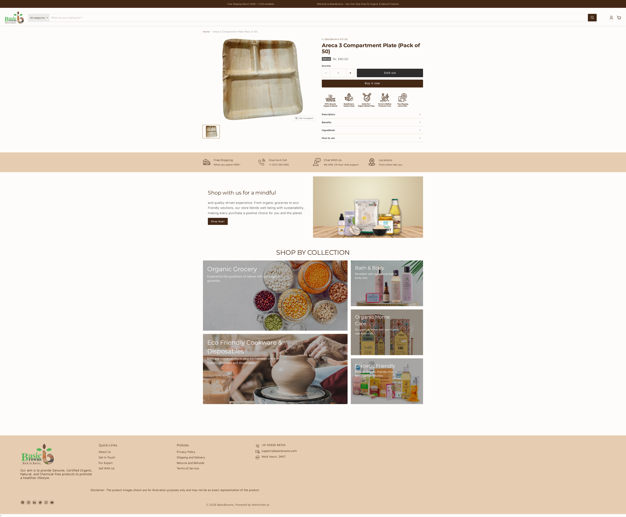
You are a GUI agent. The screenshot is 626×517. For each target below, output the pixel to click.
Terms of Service (188, 468)
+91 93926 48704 (273, 445)
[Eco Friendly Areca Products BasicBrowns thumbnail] (211, 131)
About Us (105, 452)
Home (206, 31)
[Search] (592, 17)
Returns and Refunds (190, 463)
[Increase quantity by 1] (351, 73)
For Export (106, 463)
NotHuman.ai (260, 504)
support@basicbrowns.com (279, 451)
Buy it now (372, 83)
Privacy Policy (186, 452)
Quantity (326, 66)
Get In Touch (107, 457)
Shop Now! (218, 221)
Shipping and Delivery (191, 457)
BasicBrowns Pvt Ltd (336, 39)
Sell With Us (106, 468)
